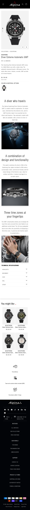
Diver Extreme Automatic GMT (21, 352)
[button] (3, 4)
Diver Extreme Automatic (21, 327)
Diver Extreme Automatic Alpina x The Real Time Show (8, 327)
